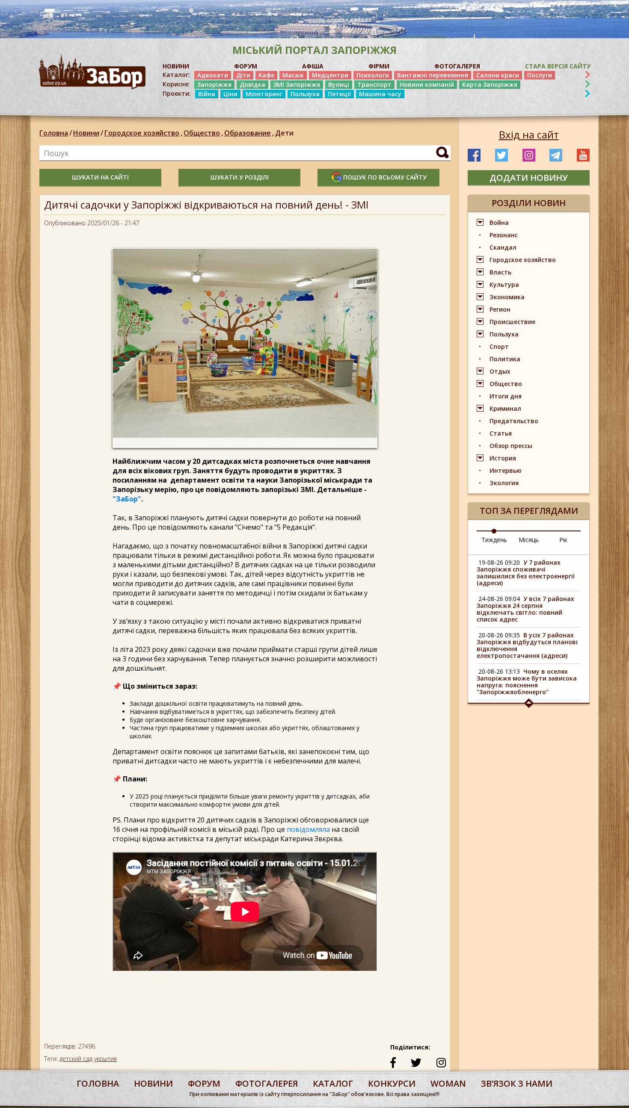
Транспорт (374, 84)
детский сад (75, 1059)
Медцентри (330, 75)
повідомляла (309, 829)
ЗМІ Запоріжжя (296, 84)
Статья (501, 433)
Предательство (514, 421)
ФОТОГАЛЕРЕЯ (457, 66)
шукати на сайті (100, 177)
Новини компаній (427, 84)
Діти (243, 75)
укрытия (105, 1059)
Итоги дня (506, 396)
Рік (563, 540)
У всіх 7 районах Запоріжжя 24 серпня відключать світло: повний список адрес (525, 609)
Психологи (372, 75)
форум (204, 1083)
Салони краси (497, 75)
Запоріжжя (214, 84)
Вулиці (338, 84)
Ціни (230, 94)
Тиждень (494, 540)
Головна (53, 133)
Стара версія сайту (557, 66)
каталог (333, 1083)
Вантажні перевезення (432, 75)
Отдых (500, 371)
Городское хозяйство (143, 133)
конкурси (391, 1083)
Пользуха (305, 94)
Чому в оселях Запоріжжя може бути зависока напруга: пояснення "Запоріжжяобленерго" (527, 681)
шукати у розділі (240, 177)
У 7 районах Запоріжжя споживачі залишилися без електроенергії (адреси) (526, 572)
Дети (284, 133)
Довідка (252, 84)
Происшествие (512, 322)
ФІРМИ (378, 66)
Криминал (505, 408)
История (503, 458)
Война (499, 222)
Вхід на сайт (529, 134)
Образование (249, 133)
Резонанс (504, 235)
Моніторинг (264, 94)
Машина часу (380, 94)
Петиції (339, 94)
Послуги (539, 75)
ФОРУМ (245, 66)
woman (448, 1083)
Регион (500, 309)
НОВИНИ (176, 66)
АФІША (312, 66)
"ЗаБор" (127, 499)
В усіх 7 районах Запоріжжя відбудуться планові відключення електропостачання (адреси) (527, 645)
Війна (206, 94)
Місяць (529, 540)
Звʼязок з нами (516, 1083)
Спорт (499, 346)
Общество (203, 133)
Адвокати (212, 75)
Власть (500, 272)
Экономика (507, 297)
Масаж (293, 75)
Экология (504, 483)
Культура (504, 284)
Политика (505, 359)
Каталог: (176, 74)
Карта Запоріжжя (489, 84)
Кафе (266, 75)
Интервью (506, 470)
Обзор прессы (511, 446)
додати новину (529, 177)
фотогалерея (266, 1083)
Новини (86, 133)
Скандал (503, 247)
